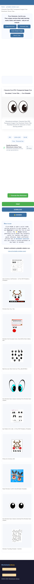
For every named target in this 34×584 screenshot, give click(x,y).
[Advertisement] (17, 57)
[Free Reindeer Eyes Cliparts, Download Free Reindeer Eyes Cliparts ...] (17, 385)
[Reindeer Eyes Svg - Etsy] (17, 295)
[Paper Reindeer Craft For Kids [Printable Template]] (17, 475)
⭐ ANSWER (18, 215)
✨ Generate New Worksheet (18, 195)
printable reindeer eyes (12, 7)
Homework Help (24, 26)
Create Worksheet (10, 26)
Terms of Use (9, 569)
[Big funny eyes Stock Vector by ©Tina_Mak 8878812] (17, 355)
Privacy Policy (9, 575)
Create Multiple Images (17, 31)
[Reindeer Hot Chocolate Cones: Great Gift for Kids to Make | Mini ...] (17, 325)
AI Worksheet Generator (21, 238)
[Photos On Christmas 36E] (17, 445)
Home (3, 7)
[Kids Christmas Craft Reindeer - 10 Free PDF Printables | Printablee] (17, 266)
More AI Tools (17, 35)
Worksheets (8, 565)
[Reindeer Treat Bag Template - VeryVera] (17, 535)
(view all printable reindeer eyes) (17, 251)
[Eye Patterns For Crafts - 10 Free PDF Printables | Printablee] (17, 415)
